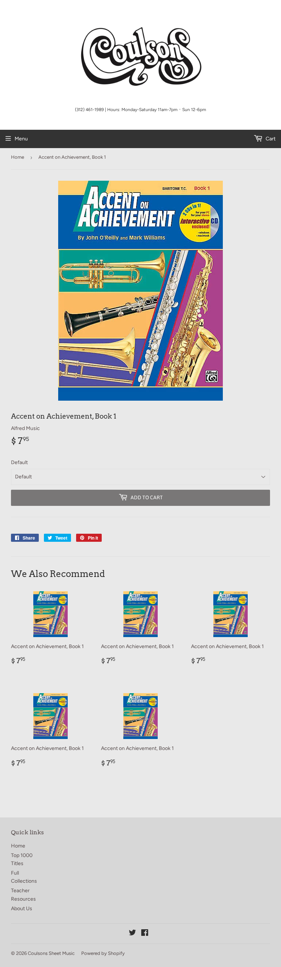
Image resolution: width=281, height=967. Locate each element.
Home (17, 157)
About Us (21, 908)
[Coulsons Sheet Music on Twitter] (132, 934)
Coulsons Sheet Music (51, 953)
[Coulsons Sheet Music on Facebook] (145, 934)
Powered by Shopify (103, 953)
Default (19, 462)
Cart (270, 139)
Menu (21, 139)
